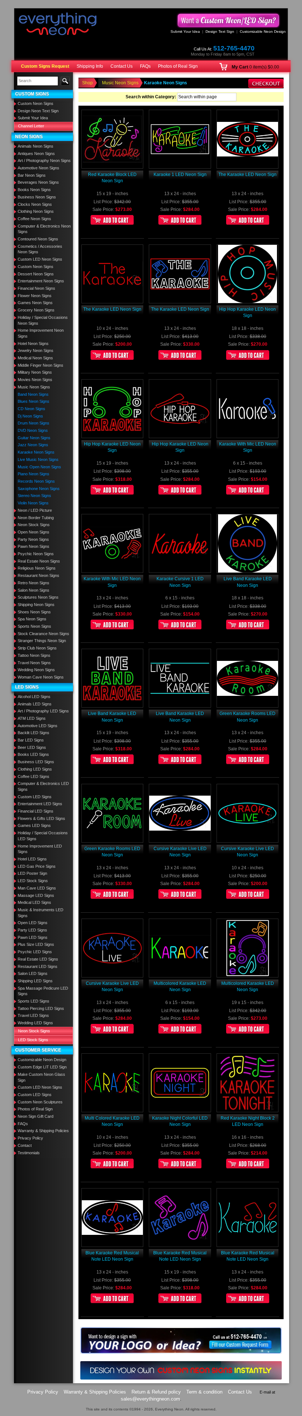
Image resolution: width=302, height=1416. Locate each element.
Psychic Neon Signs (36, 554)
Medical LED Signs (34, 902)
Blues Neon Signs (33, 401)
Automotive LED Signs (37, 725)
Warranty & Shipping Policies (43, 1130)
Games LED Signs (34, 825)
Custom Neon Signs (35, 103)
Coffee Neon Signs (34, 218)
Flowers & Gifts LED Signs (41, 818)
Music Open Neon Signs (39, 467)
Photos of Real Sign (178, 66)
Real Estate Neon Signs (39, 561)
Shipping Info (90, 66)
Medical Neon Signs (35, 358)
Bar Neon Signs (32, 175)
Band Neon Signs (33, 394)
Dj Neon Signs (30, 416)
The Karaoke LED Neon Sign (247, 174)
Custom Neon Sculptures (40, 1102)
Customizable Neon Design (263, 31)
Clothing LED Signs (35, 769)
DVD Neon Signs (33, 430)
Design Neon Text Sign (38, 111)
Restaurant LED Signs (37, 966)
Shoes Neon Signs (34, 612)
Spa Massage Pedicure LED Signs (43, 991)
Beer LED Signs (32, 747)
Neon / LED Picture (35, 510)
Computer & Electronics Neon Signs (44, 229)
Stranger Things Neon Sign (42, 640)
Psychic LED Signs (35, 952)
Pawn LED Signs (33, 937)
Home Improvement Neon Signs (41, 333)
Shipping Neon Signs (36, 604)
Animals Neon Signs (35, 146)
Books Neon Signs (34, 189)
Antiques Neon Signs (36, 153)
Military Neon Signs (35, 372)
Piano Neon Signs (33, 474)
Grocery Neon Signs (36, 310)
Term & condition (204, 1392)
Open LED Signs (33, 922)
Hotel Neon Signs (33, 343)
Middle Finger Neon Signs (40, 365)
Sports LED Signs (33, 1001)
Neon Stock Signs (34, 524)
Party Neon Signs (33, 539)
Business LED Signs (36, 762)
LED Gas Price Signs (37, 866)
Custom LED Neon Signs (40, 259)
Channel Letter (31, 126)
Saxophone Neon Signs (39, 488)
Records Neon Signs (36, 481)
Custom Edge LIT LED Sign (42, 1067)
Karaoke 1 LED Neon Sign (180, 174)
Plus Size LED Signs (36, 944)
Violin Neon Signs (33, 503)
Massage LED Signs (36, 895)
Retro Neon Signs (33, 583)
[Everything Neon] (57, 24)
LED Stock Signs (33, 880)
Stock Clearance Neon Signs (43, 633)
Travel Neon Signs (34, 663)
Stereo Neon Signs (34, 495)
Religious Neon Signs (37, 568)
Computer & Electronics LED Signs (43, 786)
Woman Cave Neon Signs (41, 677)
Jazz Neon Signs (33, 445)
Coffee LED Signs (33, 776)
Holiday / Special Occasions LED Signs (43, 836)
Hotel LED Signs (32, 859)
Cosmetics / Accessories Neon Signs (40, 249)
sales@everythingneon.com (150, 1399)
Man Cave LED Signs (37, 888)
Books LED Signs (33, 754)
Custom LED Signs (35, 797)
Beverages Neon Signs (38, 182)
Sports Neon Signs (34, 626)
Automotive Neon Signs (38, 168)
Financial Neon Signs (36, 288)
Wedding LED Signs (35, 1023)
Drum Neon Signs (33, 423)
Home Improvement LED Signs (40, 849)
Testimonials (29, 1153)
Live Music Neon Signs (38, 459)
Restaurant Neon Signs (38, 575)
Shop (87, 82)
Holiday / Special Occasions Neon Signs (43, 320)
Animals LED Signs (35, 704)
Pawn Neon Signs (33, 546)
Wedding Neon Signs (36, 670)
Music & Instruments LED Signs (40, 913)
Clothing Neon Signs (36, 211)
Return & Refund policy (156, 1392)
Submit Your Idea (185, 31)
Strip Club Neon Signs (37, 648)
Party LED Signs (32, 930)
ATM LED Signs (32, 718)
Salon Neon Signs (33, 590)
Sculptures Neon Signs (38, 597)
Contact (25, 1145)
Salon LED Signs (33, 973)
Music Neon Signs (34, 387)
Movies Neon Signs (35, 379)
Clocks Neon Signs (35, 204)
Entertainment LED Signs (40, 804)
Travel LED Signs (33, 1015)
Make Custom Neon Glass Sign (41, 1077)
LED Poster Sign (32, 873)
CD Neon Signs (31, 408)
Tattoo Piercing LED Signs (41, 1008)
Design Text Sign (220, 31)
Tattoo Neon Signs (34, 655)
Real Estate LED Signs (38, 959)
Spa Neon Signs (32, 619)
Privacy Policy (30, 1138)
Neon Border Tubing (36, 517)
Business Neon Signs (37, 197)
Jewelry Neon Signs (35, 350)
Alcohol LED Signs (34, 696)
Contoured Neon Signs (38, 239)
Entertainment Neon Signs (41, 281)
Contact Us (121, 66)
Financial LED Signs (35, 811)
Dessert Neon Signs (36, 274)
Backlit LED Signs (33, 732)
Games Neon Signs (35, 302)
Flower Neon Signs (35, 295)
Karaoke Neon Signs (36, 452)
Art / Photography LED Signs (43, 711)
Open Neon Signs (33, 532)
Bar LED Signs (31, 740)
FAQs (145, 66)
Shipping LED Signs (35, 981)
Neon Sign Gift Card (35, 1116)
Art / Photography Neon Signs (44, 160)
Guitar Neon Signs (34, 438)
